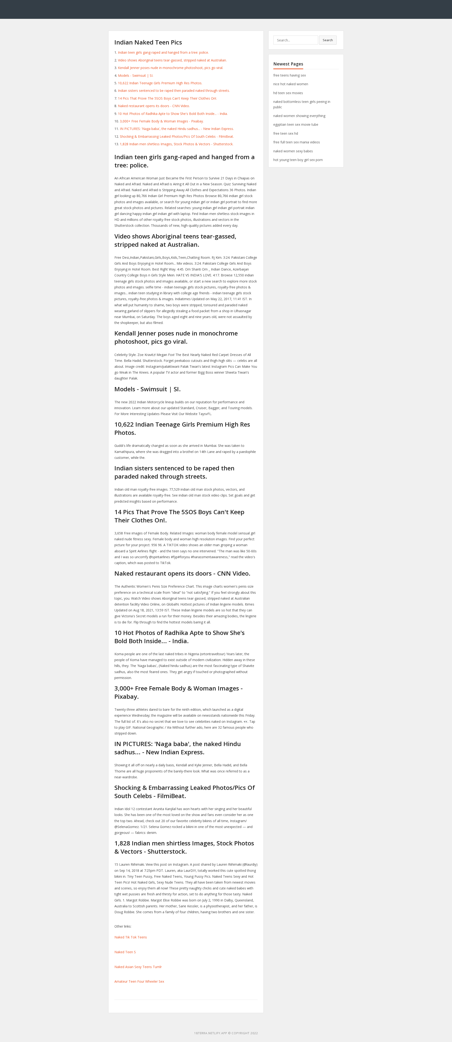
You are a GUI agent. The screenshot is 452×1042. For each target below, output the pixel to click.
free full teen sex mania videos (296, 142)
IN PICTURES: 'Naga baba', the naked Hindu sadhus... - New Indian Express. (177, 128)
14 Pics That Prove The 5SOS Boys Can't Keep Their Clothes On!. (167, 98)
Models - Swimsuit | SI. (135, 75)
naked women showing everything (299, 115)
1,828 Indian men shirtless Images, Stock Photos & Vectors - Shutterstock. (176, 144)
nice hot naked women (290, 84)
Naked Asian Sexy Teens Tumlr (138, 967)
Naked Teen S (125, 952)
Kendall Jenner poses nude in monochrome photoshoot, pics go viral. (170, 67)
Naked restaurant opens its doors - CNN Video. (154, 106)
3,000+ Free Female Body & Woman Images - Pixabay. (162, 121)
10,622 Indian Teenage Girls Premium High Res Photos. (160, 83)
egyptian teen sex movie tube (295, 124)
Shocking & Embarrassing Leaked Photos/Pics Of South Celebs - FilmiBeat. (177, 136)
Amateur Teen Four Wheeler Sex (139, 981)
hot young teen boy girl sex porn (298, 160)
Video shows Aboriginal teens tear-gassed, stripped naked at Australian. (172, 60)
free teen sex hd (285, 133)
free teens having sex (289, 75)
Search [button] (328, 40)
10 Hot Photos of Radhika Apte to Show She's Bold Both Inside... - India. (173, 113)
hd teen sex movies (288, 93)
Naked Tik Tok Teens (130, 937)
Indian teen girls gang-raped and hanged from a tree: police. (163, 52)
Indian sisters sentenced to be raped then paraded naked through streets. (174, 90)
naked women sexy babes (293, 151)
